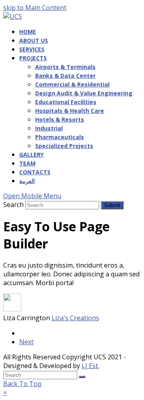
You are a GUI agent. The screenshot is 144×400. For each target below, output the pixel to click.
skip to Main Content (34, 7)
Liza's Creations (75, 317)
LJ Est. (90, 365)
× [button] (5, 392)
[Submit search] (82, 377)
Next (26, 341)
